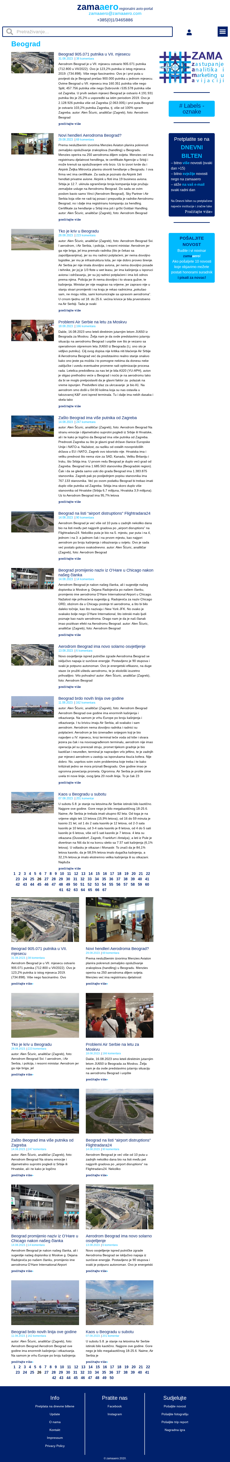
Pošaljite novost (175, 1406)
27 (46, 879)
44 (32, 884)
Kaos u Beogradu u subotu (82, 794)
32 (82, 879)
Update (55, 1414)
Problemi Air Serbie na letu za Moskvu (92, 322)
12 (76, 874)
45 (39, 884)
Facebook (115, 1406)
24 (25, 879)
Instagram (115, 1414)
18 (119, 874)
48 (61, 884)
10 (62, 874)
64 (83, 890)
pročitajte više (69, 123)
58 (133, 884)
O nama (55, 1422)
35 (104, 879)
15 (98, 874)
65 (90, 890)
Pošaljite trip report (174, 1422)
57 (126, 884)
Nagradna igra (175, 1430)
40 (140, 879)
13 (83, 874)
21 (141, 874)
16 (105, 874)
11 (69, 874)
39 (133, 879)
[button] (223, 32)
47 (54, 884)
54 (104, 884)
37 (118, 879)
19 (126, 874)
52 (90, 884)
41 (147, 879)
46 (46, 884)
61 (61, 890)
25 (32, 879)
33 (90, 879)
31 (75, 879)
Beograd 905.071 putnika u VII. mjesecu (94, 54)
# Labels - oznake (191, 109)
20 (134, 874)
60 (147, 884)
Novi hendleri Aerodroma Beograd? (90, 135)
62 (68, 890)
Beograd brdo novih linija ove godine (91, 698)
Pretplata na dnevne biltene (54, 1406)
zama (115, 7)
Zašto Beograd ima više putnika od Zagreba (97, 418)
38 (126, 879)
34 (97, 879)
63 (76, 890)
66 (97, 890)
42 (18, 884)
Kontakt (54, 1430)
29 (61, 879)
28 (54, 879)
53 (97, 884)
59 (140, 884)
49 (68, 884)
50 (75, 884)
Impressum (55, 1438)
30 (68, 879)
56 (118, 884)
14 (90, 874)
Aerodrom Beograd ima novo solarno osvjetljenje (102, 646)
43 (25, 884)
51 (82, 884)
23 (18, 879)
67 (104, 890)
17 (112, 874)
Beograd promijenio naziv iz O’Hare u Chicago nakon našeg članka (44, 1238)
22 (148, 874)
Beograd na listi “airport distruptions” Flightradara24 (104, 513)
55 (111, 884)
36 (111, 879)
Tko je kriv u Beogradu (78, 231)
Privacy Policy (55, 1446)
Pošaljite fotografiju (174, 1414)
